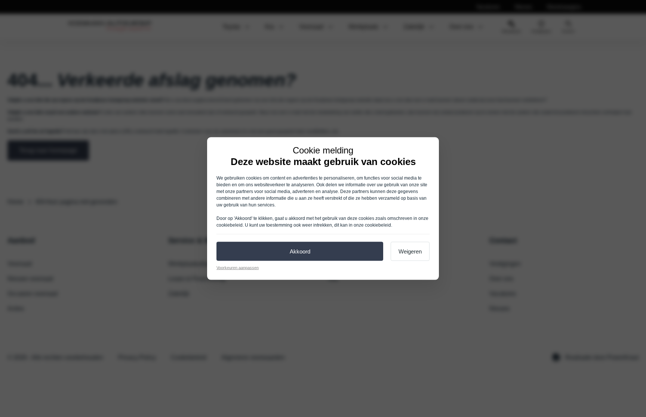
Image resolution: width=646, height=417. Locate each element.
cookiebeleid (229, 224)
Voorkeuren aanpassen (237, 267)
